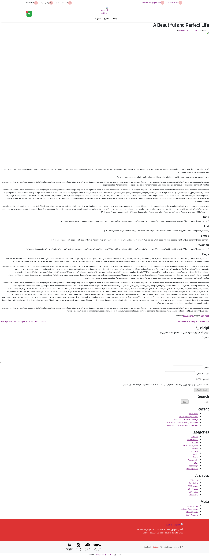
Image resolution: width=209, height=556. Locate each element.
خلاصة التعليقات (192, 512)
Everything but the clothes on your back (182, 425)
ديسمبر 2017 (193, 486)
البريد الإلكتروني (202, 373)
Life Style (194, 451)
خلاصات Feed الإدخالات (189, 509)
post (207, 315)
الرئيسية (116, 18)
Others (195, 457)
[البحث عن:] (198, 402)
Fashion (195, 442)
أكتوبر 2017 (193, 492)
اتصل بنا (97, 18)
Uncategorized (192, 468)
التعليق (205, 337)
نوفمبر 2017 (193, 489)
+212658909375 (173, 3)
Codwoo (156, 547)
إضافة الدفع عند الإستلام (105, 554)
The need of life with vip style (186, 419)
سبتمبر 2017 (193, 495)
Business (194, 436)
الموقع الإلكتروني (202, 379)
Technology (193, 466)
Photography (188, 315)
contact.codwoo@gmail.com (151, 3)
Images (195, 448)
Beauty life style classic (188, 416)
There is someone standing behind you (182, 422)
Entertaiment (192, 439)
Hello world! (193, 413)
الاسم (206, 367)
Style (196, 463)
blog (202, 315)
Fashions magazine (190, 445)
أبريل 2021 (194, 480)
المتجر (106, 18)
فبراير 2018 (193, 483)
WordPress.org (192, 515)
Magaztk (183, 30)
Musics (195, 454)
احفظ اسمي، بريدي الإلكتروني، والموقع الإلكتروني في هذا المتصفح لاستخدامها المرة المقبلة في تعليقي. (164, 384)
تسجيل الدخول (192, 506)
